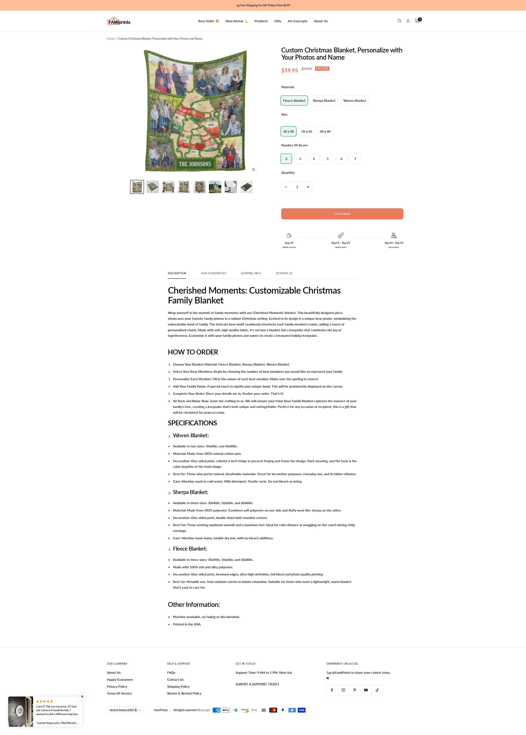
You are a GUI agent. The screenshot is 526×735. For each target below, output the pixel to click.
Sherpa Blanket (324, 100)
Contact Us (175, 679)
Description (177, 273)
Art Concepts (297, 21)
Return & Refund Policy (184, 693)
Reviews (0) (284, 273)
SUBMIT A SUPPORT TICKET (257, 684)
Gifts (277, 21)
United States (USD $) (123, 710)
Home (111, 38)
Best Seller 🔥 (208, 21)
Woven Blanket (354, 100)
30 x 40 (288, 131)
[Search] (399, 21)
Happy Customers (120, 679)
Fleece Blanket (294, 100)
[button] (82, 696)
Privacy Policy (117, 686)
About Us (321, 21)
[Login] (408, 21)
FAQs (171, 672)
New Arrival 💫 (237, 21)
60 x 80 (325, 131)
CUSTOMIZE (342, 213)
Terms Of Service (119, 693)
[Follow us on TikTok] (377, 690)
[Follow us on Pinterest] (354, 690)
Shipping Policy (178, 686)
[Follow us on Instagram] (343, 690)
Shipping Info (251, 273)
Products (261, 21)
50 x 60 (306, 131)
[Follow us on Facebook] (332, 690)
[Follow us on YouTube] (365, 690)
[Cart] (417, 21)
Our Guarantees (213, 273)
